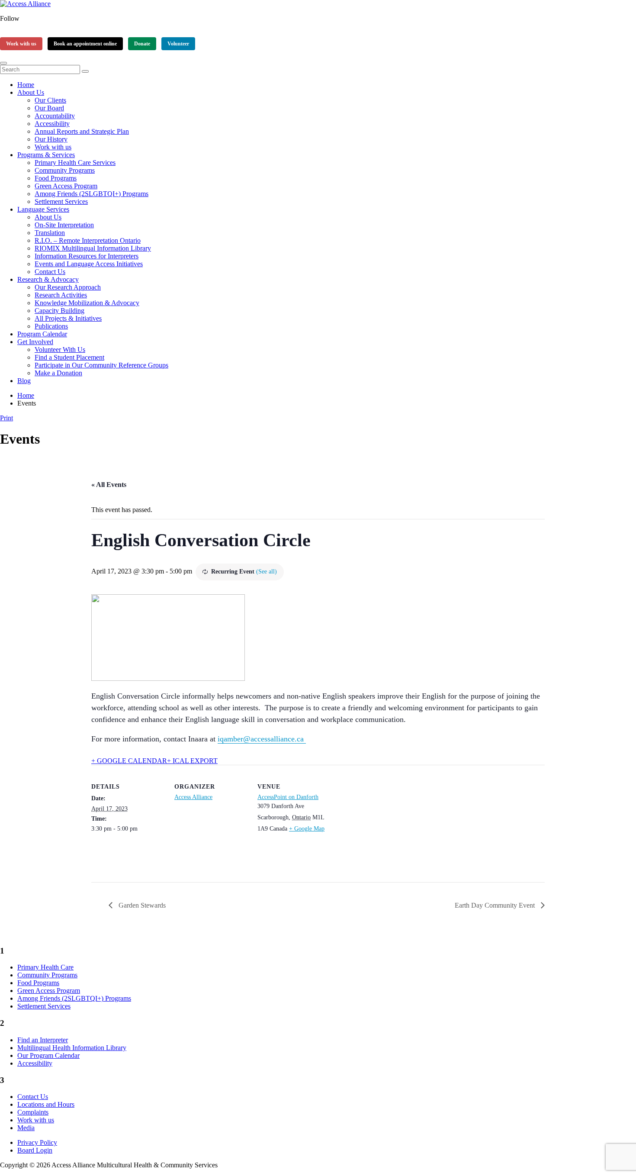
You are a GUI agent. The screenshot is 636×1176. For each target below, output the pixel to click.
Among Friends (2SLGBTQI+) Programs (91, 193)
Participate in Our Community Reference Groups (101, 365)
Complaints (32, 1112)
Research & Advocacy (48, 279)
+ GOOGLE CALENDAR (129, 760)
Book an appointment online (85, 44)
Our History (51, 139)
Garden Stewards (141, 905)
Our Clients (50, 100)
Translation (50, 232)
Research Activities (61, 295)
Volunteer (178, 44)
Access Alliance (193, 797)
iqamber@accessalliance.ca (262, 739)
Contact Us (50, 271)
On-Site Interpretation (64, 225)
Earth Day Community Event (495, 905)
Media (26, 1127)
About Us (30, 92)
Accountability (55, 115)
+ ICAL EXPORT (192, 760)
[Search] (85, 71)
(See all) (266, 571)
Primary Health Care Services (75, 162)
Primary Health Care (45, 967)
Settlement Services (61, 201)
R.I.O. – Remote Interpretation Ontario (88, 240)
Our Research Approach (68, 287)
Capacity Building (59, 310)
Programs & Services (46, 154)
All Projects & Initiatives (68, 318)
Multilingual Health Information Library (71, 1047)
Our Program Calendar (48, 1055)
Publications (51, 326)
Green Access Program (66, 186)
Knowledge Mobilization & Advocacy (87, 302)
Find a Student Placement (69, 357)
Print (6, 418)
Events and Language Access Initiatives (89, 263)
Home (25, 84)
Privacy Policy (37, 1142)
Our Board (49, 108)
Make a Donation (58, 373)
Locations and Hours (45, 1104)
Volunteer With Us (60, 349)
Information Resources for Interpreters (86, 256)
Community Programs (65, 170)
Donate (142, 44)
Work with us (21, 44)
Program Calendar (42, 334)
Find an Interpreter (42, 1040)
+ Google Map (306, 828)
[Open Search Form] (3, 63)
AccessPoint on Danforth (287, 797)
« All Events (108, 484)
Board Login (34, 1150)
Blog (24, 380)
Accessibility (52, 123)
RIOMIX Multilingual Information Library (93, 248)
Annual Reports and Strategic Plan (82, 131)
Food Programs (56, 178)
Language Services (43, 209)
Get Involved (35, 341)
